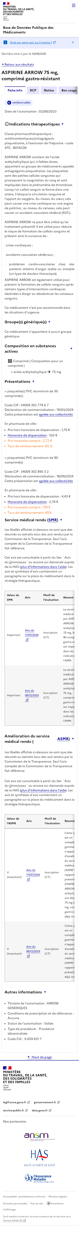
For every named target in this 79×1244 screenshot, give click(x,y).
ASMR (62, 738)
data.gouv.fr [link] (40, 1110)
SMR (53, 520)
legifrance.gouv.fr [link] (14, 1102)
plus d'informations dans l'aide (43, 566)
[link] (39, 30)
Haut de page (42, 1057)
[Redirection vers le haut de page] (63, 124)
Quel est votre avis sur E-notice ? (31, 43)
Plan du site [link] (36, 1203)
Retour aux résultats (19, 64)
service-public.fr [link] (13, 1110)
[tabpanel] (39, 573)
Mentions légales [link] (58, 1196)
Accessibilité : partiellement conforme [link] (24, 1196)
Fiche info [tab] (15, 90)
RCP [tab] (33, 90)
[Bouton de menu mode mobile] (73, 5)
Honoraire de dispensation (27, 435)
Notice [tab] (49, 90)
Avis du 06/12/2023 (32, 693)
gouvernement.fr (45, 1102)
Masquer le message (73, 42)
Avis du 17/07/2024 (31, 632)
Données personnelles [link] (15, 1203)
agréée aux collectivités (56, 414)
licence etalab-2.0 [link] (12, 1220)
